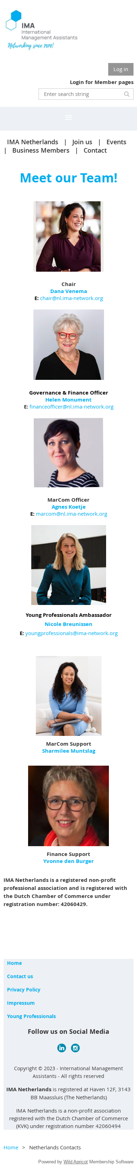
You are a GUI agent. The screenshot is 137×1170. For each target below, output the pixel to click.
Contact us (20, 976)
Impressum (21, 1003)
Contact (95, 150)
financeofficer (46, 406)
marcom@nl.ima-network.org (71, 513)
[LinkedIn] (61, 1048)
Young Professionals (31, 1016)
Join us (82, 142)
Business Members (41, 150)
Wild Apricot (76, 1161)
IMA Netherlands (32, 142)
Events (116, 142)
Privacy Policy (23, 989)
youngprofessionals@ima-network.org (71, 632)
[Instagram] (75, 1048)
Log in (120, 68)
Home (14, 963)
